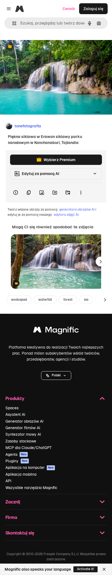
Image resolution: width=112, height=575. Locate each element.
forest (68, 299)
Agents (16, 454)
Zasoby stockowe (20, 441)
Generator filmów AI (22, 427)
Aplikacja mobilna (20, 474)
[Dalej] (100, 261)
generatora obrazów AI (77, 209)
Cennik (69, 8)
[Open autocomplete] (12, 23)
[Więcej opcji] (80, 192)
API (8, 480)
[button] (56, 375)
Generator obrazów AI (24, 421)
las (86, 299)
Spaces (11, 407)
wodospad (19, 299)
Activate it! (85, 569)
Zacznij (12, 502)
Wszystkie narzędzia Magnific (31, 487)
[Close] (104, 569)
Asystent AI (15, 414)
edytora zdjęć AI (66, 215)
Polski (56, 375)
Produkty (14, 398)
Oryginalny (37, 46)
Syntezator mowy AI (23, 434)
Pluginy (16, 461)
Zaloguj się (93, 8)
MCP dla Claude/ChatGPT (28, 447)
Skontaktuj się (19, 533)
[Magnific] (56, 331)
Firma (11, 517)
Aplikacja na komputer (29, 467)
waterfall (45, 299)
